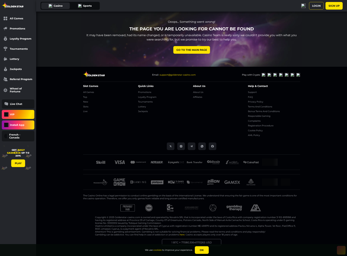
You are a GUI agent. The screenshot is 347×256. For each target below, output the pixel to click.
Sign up (334, 5)
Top (85, 97)
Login (316, 5)
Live (85, 111)
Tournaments (145, 101)
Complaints (254, 121)
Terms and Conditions (260, 106)
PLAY (18, 163)
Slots (85, 106)
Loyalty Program (147, 97)
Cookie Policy (255, 130)
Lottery (142, 106)
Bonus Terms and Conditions (264, 111)
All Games (88, 92)
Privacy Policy (255, 101)
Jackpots (143, 111)
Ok (202, 250)
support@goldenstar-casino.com (178, 74)
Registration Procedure (260, 125)
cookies (157, 250)
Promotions (144, 92)
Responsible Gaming (259, 116)
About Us (198, 92)
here (182, 234)
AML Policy (254, 135)
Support (252, 92)
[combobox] (18, 136)
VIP (12, 114)
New (85, 101)
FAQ (250, 97)
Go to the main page (191, 50)
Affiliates (197, 97)
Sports (87, 5)
